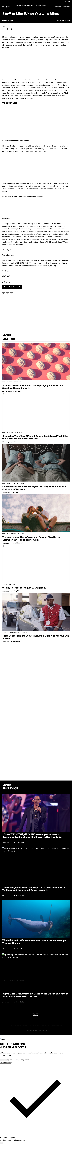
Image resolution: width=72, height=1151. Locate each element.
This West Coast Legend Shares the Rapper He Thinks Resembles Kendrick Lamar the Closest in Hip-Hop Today (32, 836)
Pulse (24, 5)
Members (24, 7)
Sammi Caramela (18, 543)
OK (1, 1143)
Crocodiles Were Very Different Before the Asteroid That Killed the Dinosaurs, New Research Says (35, 437)
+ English (67, 1)
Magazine (18, 5)
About (10, 1025)
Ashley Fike (16, 591)
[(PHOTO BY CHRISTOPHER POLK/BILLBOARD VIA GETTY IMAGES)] (36, 813)
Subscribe (58, 6)
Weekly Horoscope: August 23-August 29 (24, 588)
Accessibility (17, 1025)
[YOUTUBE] (41, 1020)
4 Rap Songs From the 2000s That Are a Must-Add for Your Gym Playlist (35, 637)
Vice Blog (9, 282)
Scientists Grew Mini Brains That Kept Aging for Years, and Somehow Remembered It (32, 387)
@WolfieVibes (7, 276)
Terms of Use (36, 1025)
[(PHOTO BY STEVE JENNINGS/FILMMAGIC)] (36, 972)
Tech (32, 5)
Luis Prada (18, 391)
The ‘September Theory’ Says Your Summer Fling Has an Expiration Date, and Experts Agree (31, 538)
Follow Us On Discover (11, 287)
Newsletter (66, 6)
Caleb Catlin (17, 641)
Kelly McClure (8, 20)
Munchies (38, 5)
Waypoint (18, 7)
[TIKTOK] (38, 1020)
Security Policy (46, 1025)
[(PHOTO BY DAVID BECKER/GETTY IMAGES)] (36, 866)
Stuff (3, 282)
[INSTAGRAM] (34, 1020)
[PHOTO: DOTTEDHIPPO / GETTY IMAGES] (36, 919)
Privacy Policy (27, 1025)
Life (28, 5)
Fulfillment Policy (57, 1025)
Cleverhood (6, 218)
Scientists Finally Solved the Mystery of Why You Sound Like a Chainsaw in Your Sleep (34, 488)
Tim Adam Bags (8, 255)
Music (44, 5)
